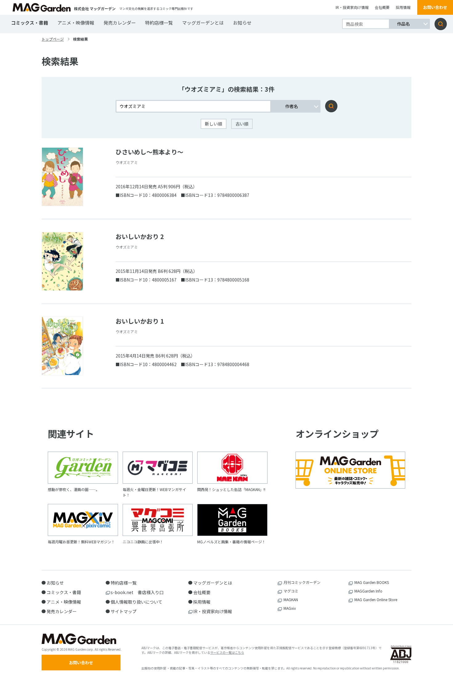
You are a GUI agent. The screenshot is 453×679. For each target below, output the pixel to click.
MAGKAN (291, 599)
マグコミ (291, 590)
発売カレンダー (120, 22)
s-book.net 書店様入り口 (137, 592)
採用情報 (403, 7)
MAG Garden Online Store (375, 599)
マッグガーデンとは (203, 22)
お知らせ (242, 22)
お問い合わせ (435, 7)
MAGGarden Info (368, 590)
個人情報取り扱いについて (136, 602)
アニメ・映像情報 (75, 22)
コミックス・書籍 (29, 22)
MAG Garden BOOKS (371, 582)
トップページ (53, 39)
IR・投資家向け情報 (352, 7)
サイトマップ (124, 611)
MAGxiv (290, 608)
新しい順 (213, 124)
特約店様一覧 (159, 22)
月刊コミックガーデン (302, 582)
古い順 (241, 124)
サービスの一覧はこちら (227, 652)
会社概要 (382, 7)
